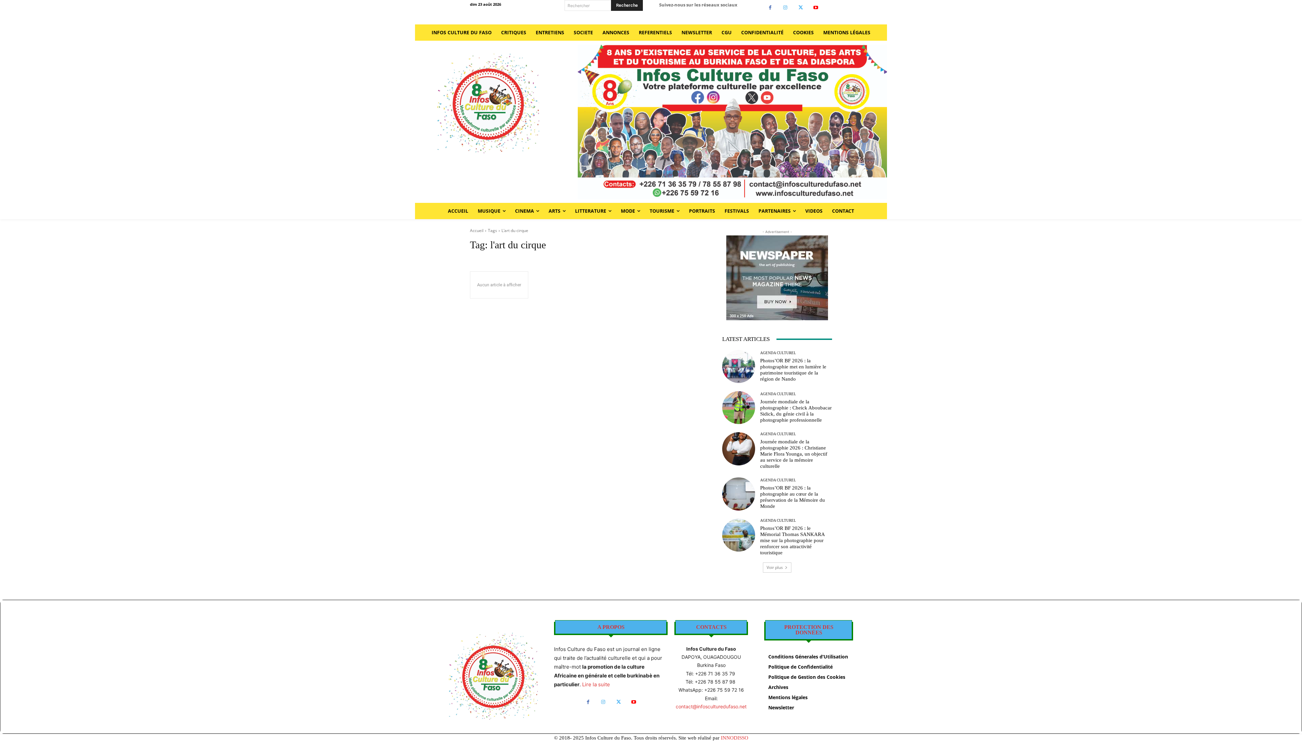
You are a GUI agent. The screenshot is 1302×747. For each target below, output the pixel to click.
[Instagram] (785, 8)
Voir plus (775, 567)
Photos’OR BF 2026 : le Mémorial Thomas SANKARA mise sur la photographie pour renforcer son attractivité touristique (792, 540)
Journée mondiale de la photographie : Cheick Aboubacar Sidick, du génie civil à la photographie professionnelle (796, 411)
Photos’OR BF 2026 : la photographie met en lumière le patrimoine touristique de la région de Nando (793, 370)
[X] (801, 8)
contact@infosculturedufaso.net (711, 706)
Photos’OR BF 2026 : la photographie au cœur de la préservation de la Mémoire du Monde (792, 497)
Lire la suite (596, 684)
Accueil (477, 230)
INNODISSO (734, 738)
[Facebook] (770, 8)
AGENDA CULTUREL (778, 353)
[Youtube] (816, 8)
